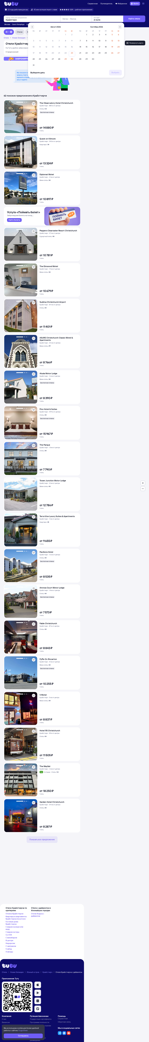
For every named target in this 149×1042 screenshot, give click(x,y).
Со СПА (9, 935)
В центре (9, 940)
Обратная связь (64, 1022)
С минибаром (11, 938)
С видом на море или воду (14, 928)
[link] (14, 220)
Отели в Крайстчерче (14, 914)
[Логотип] (11, 3)
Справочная (93, 3)
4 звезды (9, 952)
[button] (37, 985)
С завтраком (11, 946)
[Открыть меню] (143, 3)
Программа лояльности (39, 1022)
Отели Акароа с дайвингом (37, 915)
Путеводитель (106, 3)
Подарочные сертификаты (40, 1019)
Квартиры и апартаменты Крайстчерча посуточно (16, 917)
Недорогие (10, 943)
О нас (4, 1019)
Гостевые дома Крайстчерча (12, 923)
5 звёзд (9, 949)
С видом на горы (12, 932)
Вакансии (6, 1022)
